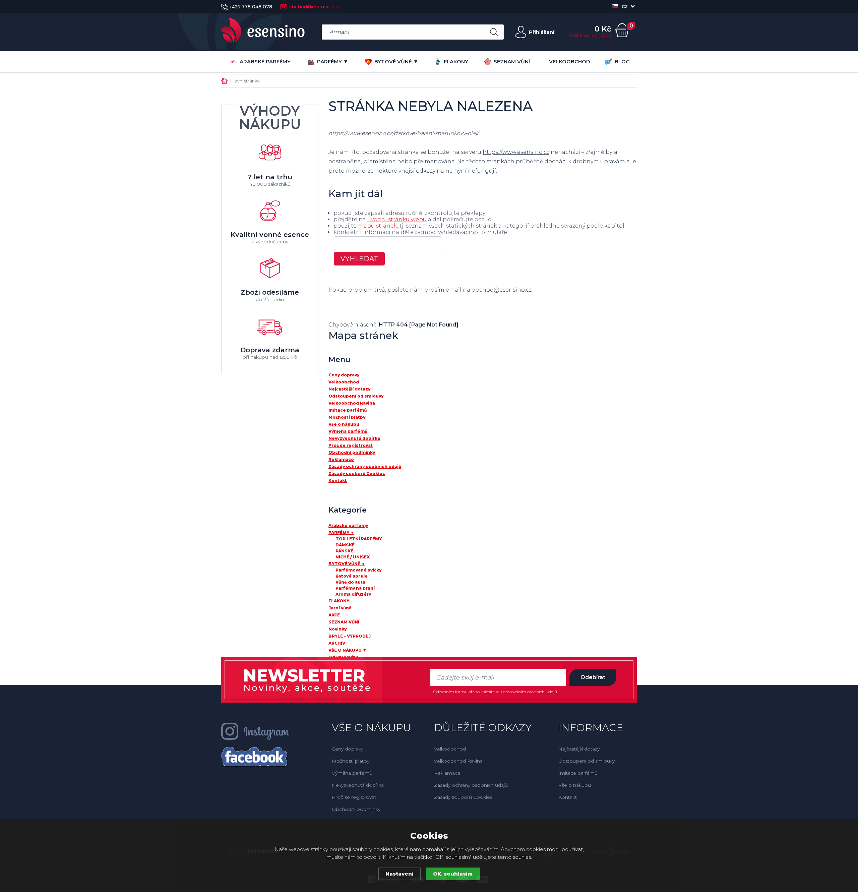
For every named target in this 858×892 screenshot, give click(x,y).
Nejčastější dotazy (579, 749)
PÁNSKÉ (344, 550)
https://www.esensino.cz (516, 152)
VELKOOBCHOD (569, 61)
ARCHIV (336, 643)
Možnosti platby (350, 761)
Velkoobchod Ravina (458, 761)
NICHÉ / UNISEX (352, 556)
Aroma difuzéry (353, 594)
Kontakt (567, 797)
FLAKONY (456, 61)
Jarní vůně (340, 607)
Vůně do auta (350, 582)
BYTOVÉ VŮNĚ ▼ (396, 61)
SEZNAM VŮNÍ (512, 61)
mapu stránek (377, 226)
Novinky (337, 629)
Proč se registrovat (354, 797)
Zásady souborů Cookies (463, 797)
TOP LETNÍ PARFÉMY (358, 538)
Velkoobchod (450, 749)
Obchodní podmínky (356, 809)
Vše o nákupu (574, 785)
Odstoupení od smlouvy (586, 761)
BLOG (622, 61)
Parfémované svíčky (358, 570)
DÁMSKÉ (345, 544)
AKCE (334, 614)
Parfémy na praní (355, 588)
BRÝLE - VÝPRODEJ (349, 636)
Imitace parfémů (578, 773)
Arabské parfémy (265, 61)
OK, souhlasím (453, 874)
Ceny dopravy (347, 749)
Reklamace (447, 773)
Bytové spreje (351, 576)
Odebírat (592, 677)
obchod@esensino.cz (315, 7)
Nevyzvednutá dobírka (358, 785)
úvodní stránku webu (397, 219)
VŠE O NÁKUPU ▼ (347, 650)
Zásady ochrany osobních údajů (471, 785)
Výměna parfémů (352, 773)
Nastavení (399, 874)
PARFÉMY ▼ (332, 61)
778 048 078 (251, 7)
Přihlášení (541, 32)
